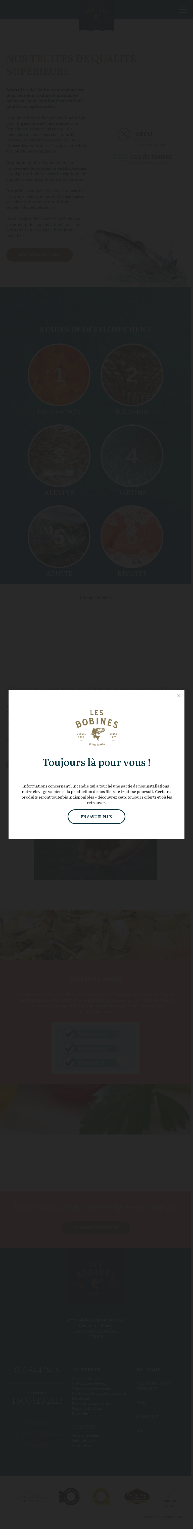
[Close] (178, 695)
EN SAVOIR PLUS (96, 816)
